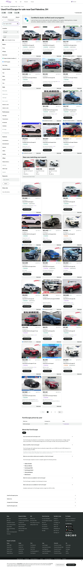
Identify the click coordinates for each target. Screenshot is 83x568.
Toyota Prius (9, 547)
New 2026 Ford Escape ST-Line (28, 171)
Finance (32, 1)
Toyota (8, 543)
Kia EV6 (67, 553)
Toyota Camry (9, 551)
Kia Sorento (68, 547)
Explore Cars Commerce (70, 518)
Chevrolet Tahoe (57, 551)
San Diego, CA (56, 532)
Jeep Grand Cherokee (46, 547)
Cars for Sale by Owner (11, 524)
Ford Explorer (33, 553)
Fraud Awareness (57, 558)
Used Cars (9, 518)
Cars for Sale (6, 6)
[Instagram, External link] (73, 535)
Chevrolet (56, 543)
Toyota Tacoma (9, 549)
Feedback (64, 558)
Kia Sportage (68, 545)
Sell (20, 1)
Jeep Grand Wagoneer (46, 551)
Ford (19, 6)
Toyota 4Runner (10, 553)
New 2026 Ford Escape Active (53, 171)
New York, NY (56, 530)
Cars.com (51, 563)
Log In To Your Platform (70, 520)
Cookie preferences (60, 564)
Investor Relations (34, 558)
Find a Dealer (9, 526)
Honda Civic (21, 547)
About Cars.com (20, 558)
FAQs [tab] (24, 432)
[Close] (81, 560)
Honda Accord (21, 549)
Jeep (43, 543)
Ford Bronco (32, 547)
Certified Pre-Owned (11, 522)
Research (26, 1)
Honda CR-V (21, 545)
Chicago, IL (56, 518)
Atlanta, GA (56, 526)
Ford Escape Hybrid (29, 470)
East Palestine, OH (13, 6)
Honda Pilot (21, 551)
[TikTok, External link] (66, 535)
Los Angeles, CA (57, 522)
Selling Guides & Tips (34, 524)
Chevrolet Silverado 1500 (58, 547)
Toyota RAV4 (9, 545)
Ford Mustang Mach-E (34, 551)
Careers (41, 558)
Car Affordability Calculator (47, 520)
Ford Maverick (33, 545)
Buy (16, 1)
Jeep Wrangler (45, 545)
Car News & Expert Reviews (24, 520)
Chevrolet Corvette (57, 545)
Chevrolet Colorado (57, 553)
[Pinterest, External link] (75, 535)
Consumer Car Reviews (23, 518)
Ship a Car (44, 522)
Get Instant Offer (33, 520)
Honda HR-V (21, 553)
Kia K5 (67, 551)
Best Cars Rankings (22, 524)
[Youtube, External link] (71, 535)
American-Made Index (23, 528)
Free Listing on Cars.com (35, 522)
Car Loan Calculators (46, 518)
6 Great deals (66, 423)
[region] (41, 563)
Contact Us (27, 558)
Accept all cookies (71, 564)
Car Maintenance (45, 528)
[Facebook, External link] (69, 535)
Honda (20, 543)
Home (2, 6)
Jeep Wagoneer (45, 549)
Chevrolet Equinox (29, 472)
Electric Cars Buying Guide (12, 531)
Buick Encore (28, 474)
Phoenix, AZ (56, 524)
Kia (66, 543)
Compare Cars (21, 522)
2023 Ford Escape (26, 423)
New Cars (8, 520)
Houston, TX (56, 520)
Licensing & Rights (48, 558)
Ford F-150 (32, 549)
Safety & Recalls (21, 526)
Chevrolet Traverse (57, 549)
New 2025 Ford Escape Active (40, 171)
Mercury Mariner (28, 465)
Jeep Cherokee (45, 553)
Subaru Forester (28, 463)
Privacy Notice (19, 563)
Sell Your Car (32, 518)
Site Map (43, 530)
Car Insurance (44, 526)
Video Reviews (21, 530)
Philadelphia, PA (57, 528)
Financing (8, 533)
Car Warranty (44, 524)
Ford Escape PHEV (29, 467)
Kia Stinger (68, 549)
